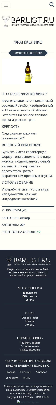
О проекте (12, 378)
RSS (27, 378)
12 (38, 232)
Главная (10, 372)
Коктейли (25, 372)
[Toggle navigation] (6, 5)
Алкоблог (41, 372)
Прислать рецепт (30, 342)
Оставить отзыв (29, 346)
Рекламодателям (30, 350)
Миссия (29, 321)
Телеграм (31, 292)
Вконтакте (31, 296)
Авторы (29, 324)
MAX (31, 299)
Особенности (30, 317)
